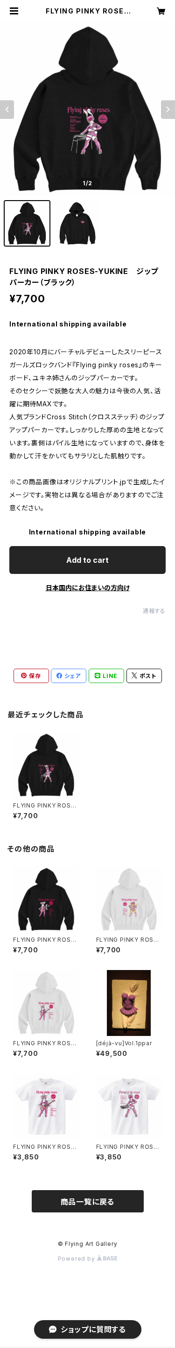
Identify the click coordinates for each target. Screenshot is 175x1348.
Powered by (77, 1258)
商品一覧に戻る (88, 1201)
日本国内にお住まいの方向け (88, 588)
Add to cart (87, 560)
